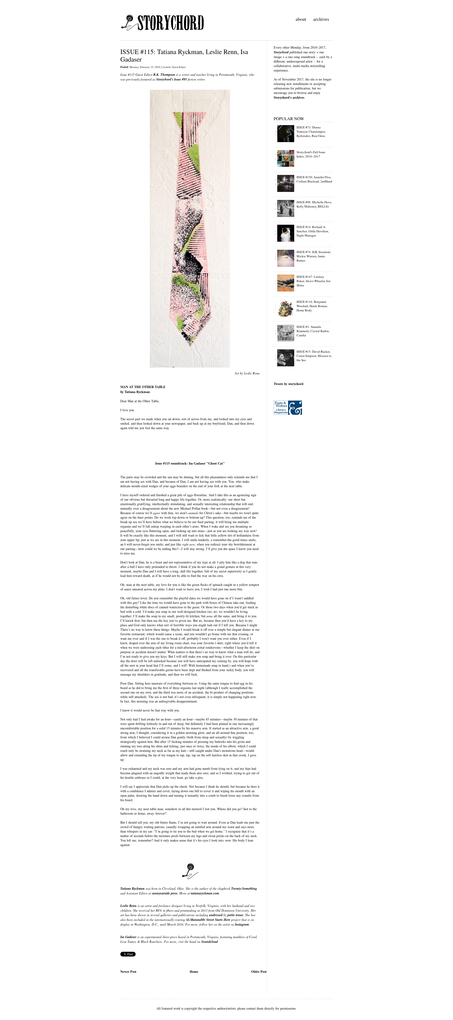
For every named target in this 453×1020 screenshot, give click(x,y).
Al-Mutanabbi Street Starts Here (208, 919)
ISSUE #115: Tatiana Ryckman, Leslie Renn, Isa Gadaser (184, 55)
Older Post (259, 971)
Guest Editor (179, 67)
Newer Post (128, 971)
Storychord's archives (289, 97)
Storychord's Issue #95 (171, 79)
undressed (215, 915)
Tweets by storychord (288, 383)
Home (194, 971)
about (301, 19)
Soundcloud (209, 941)
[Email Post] (121, 963)
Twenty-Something (244, 888)
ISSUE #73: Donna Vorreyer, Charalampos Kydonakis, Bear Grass (311, 131)
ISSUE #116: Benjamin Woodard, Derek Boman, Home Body (312, 306)
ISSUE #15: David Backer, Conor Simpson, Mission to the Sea (314, 355)
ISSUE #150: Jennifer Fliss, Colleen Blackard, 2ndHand (314, 179)
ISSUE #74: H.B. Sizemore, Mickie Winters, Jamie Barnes (314, 256)
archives (321, 19)
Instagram (242, 924)
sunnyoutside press (164, 893)
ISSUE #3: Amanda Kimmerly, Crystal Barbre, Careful (313, 331)
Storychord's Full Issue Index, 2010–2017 (311, 154)
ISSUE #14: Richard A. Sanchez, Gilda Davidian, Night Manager (313, 231)
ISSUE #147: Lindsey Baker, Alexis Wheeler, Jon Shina (314, 281)
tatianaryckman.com (205, 893)
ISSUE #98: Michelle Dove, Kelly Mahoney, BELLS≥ (314, 204)
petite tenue (235, 915)
